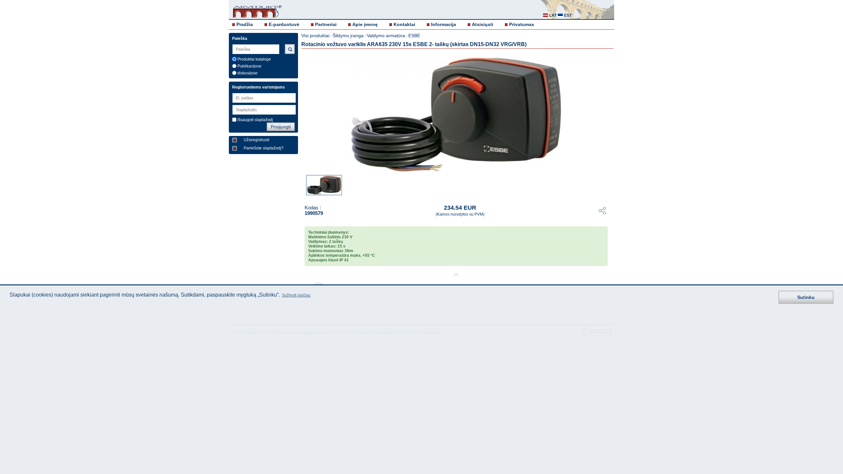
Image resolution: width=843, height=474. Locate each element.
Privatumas (521, 24)
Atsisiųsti (482, 24)
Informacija (443, 24)
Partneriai (326, 24)
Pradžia (244, 24)
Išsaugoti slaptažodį (255, 120)
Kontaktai (404, 24)
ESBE (414, 35)
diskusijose (247, 73)
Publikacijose (249, 66)
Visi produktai (315, 35)
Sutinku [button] (806, 297)
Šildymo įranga (348, 35)
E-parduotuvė (284, 24)
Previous (302, 185)
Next (609, 185)
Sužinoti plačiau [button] (296, 295)
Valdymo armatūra (386, 35)
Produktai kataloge (254, 59)
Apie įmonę (365, 24)
